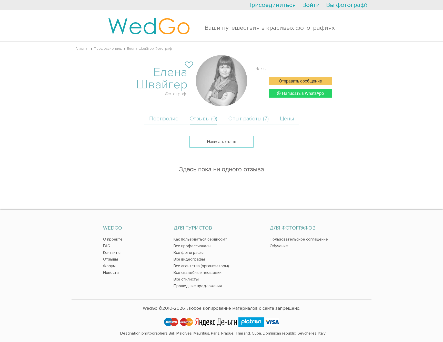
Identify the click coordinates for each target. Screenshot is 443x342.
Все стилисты (186, 279)
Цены (287, 118)
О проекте (113, 239)
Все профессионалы (192, 245)
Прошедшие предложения (198, 285)
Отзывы (110, 259)
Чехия (261, 68)
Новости (111, 272)
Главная (82, 48)
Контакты (111, 252)
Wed (149, 25)
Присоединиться (271, 5)
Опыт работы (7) (248, 118)
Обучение (279, 245)
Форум (109, 265)
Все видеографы (189, 259)
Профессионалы (108, 48)
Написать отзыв (221, 141)
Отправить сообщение (300, 81)
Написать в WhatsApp (303, 94)
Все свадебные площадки (198, 272)
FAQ (106, 245)
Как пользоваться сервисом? (200, 239)
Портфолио (163, 118)
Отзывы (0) (203, 118)
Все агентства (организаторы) (201, 265)
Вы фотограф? (347, 5)
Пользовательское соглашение (299, 239)
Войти (311, 5)
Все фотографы (189, 252)
